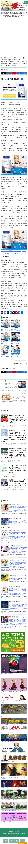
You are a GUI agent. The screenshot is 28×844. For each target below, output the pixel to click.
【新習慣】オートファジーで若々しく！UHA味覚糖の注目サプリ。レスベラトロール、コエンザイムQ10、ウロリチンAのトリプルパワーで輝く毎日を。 (17, 483)
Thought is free (22, 833)
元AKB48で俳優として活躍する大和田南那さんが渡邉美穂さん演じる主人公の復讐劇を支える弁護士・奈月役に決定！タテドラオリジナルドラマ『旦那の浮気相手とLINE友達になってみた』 (18, 550)
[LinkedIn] (19, 73)
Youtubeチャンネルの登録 (7, 673)
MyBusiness (23, 360)
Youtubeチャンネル (5, 653)
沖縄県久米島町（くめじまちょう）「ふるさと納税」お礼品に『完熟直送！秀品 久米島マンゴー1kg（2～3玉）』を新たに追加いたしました (17, 419)
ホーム (3, 51)
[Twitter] (3, 73)
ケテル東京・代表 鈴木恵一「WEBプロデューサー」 (13, 732)
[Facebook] (8, 73)
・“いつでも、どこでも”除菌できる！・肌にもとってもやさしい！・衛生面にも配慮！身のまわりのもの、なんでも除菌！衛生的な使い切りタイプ (17, 468)
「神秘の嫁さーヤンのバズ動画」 (17, 653)
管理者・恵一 (23, 363)
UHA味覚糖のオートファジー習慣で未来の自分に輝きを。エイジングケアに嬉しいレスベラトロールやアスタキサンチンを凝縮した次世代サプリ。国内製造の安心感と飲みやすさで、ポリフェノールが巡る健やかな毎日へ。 (13, 435)
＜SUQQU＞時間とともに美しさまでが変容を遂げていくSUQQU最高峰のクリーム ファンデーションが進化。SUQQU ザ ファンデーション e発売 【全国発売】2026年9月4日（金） (18, 509)
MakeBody (9, 51)
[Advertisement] (14, 34)
